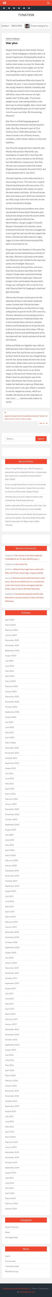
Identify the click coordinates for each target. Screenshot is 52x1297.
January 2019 (11, 927)
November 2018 (12, 937)
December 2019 (12, 870)
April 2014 (9, 1193)
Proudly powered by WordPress (16, 1288)
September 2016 (12, 1044)
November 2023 (12, 645)
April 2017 (9, 1009)
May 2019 (9, 906)
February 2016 (11, 1080)
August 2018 (10, 952)
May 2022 (9, 732)
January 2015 (11, 1147)
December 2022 (12, 696)
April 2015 (9, 1132)
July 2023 (9, 661)
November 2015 (12, 1096)
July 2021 (9, 773)
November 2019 (12, 876)
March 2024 (10, 625)
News (7, 1232)
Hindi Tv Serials (13, 39)
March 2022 (10, 742)
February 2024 (11, 630)
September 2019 (12, 886)
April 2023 (9, 676)
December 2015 (12, 1091)
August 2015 (10, 1111)
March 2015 (10, 1137)
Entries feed (10, 1261)
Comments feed (12, 1266)
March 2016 (10, 1075)
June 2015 (9, 1121)
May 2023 (9, 671)
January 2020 (11, 865)
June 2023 (9, 666)
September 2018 (12, 947)
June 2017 (9, 998)
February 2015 (11, 1142)
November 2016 (12, 1034)
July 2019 (9, 896)
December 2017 (12, 968)
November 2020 (12, 814)
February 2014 (11, 1203)
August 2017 (10, 988)
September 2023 (12, 650)
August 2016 (10, 1050)
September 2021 (12, 763)
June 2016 (9, 1060)
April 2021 (9, 788)
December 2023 (12, 640)
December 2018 (12, 932)
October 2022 (11, 707)
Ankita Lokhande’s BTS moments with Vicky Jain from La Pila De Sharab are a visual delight (25, 507)
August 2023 (10, 655)
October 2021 (11, 758)
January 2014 (11, 1208)
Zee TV (42, 423)
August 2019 (10, 891)
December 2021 (12, 748)
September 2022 (12, 712)
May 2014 (9, 1188)
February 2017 (11, 1019)
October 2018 (11, 942)
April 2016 (9, 1070)
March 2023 (10, 681)
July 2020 (9, 835)
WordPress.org (11, 1271)
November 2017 (12, 973)
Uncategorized (11, 1237)
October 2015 (11, 1101)
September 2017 (12, 983)
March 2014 (10, 1198)
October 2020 (11, 819)
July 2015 (9, 1116)
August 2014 (10, 1172)
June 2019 (9, 901)
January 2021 (11, 804)
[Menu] (4, 3)
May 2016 (9, 1065)
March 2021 (10, 794)
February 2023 (11, 686)
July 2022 (9, 722)
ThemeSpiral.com (27, 1292)
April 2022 (9, 737)
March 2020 (10, 855)
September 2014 (12, 1167)
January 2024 (11, 635)
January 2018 (11, 963)
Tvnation (26, 15)
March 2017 (10, 1014)
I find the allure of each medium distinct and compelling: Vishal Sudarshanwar (24, 498)
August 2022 (10, 717)
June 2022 (9, 727)
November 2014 (12, 1157)
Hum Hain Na (21, 564)
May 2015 (9, 1126)
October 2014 (11, 1162)
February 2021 (11, 799)
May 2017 (9, 1004)
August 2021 (10, 768)
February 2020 (11, 860)
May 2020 (9, 845)
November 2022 (12, 701)
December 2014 (12, 1152)
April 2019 (9, 911)
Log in (7, 1256)
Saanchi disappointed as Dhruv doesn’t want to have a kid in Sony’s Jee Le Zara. (25, 417)
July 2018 (9, 957)
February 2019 (11, 922)
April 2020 (9, 850)
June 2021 (9, 778)
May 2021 (9, 783)
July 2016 (9, 1055)
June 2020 (9, 840)
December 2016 (12, 1029)
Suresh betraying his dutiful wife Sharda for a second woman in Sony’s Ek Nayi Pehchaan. (24, 597)
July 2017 (9, 993)
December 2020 (12, 809)
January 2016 (11, 1085)
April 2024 (9, 620)
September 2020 (12, 824)
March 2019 (10, 916)
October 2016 (11, 1039)
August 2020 (10, 829)
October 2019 (11, 881)
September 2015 (12, 1106)
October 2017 (11, 978)
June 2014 (9, 1183)
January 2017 (11, 1024)
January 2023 (11, 691)
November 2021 (12, 753)
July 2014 (9, 1178)
